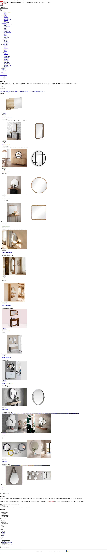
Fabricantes (3, 68)
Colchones (5, 29)
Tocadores (5, 27)
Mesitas (5, 25)
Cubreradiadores (6, 48)
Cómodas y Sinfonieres (7, 26)
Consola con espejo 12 (6, 330)
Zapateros (5, 46)
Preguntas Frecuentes (5, 512)
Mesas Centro (5, 16)
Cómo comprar (4, 521)
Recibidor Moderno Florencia (7, 383)
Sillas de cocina (6, 21)
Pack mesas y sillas (6, 22)
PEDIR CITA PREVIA (3, 75)
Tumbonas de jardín (6, 62)
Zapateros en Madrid (4, 543)
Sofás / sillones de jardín (7, 63)
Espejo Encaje (4, 461)
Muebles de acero (6, 59)
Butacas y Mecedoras (6, 43)
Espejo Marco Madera (6, 226)
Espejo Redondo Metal (6, 171)
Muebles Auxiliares (5, 44)
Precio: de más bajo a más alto (23, 91)
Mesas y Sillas (4, 15)
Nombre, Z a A (17, 91)
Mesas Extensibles (6, 18)
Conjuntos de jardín (6, 57)
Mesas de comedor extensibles (6, 540)
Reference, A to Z (37, 91)
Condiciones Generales (5, 516)
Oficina (4, 52)
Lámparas (5, 50)
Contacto (3, 69)
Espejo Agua (4, 487)
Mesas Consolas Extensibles (7, 19)
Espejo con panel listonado (6, 305)
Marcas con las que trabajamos (6, 515)
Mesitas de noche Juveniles (7, 33)
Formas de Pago (4, 522)
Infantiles (5, 35)
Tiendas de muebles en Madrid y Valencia (7, 544)
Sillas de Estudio (6, 54)
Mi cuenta (3, 524)
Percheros (5, 49)
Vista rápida (4, 113)
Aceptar (1, 1)
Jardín (3, 55)
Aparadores (5, 13)
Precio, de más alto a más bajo (31, 91)
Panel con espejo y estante (6, 278)
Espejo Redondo (5, 409)
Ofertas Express (4, 70)
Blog (2, 525)
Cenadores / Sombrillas (7, 64)
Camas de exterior (6, 66)
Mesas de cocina (6, 20)
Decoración (5, 51)
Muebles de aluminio (6, 60)
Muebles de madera (6, 58)
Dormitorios (4, 23)
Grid (2, 86)
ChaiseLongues (6, 41)
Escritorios (5, 34)
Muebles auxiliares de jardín (7, 65)
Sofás (4, 39)
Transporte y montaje (5, 523)
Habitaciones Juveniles (7, 31)
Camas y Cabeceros (6, 24)
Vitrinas (5, 14)
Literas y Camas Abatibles (7, 32)
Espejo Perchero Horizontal (6, 117)
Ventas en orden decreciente (4, 91)
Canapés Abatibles (6, 37)
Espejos (5, 47)
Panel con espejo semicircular (7, 252)
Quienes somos (4, 513)
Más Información (5, 1)
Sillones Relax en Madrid (5, 541)
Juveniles (4, 30)
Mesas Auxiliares (6, 17)
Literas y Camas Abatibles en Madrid (7, 542)
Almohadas (5, 38)
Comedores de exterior (7, 56)
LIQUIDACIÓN (4, 67)
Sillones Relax (5, 40)
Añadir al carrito (4, 114)
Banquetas (5, 28)
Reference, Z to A (42, 91)
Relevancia (9, 91)
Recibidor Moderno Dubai (6, 357)
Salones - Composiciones (7, 12)
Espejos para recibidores (50, 501)
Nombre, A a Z (13, 91)
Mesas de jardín (6, 61)
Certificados (3, 514)
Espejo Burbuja (4, 435)
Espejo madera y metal (6, 144)
